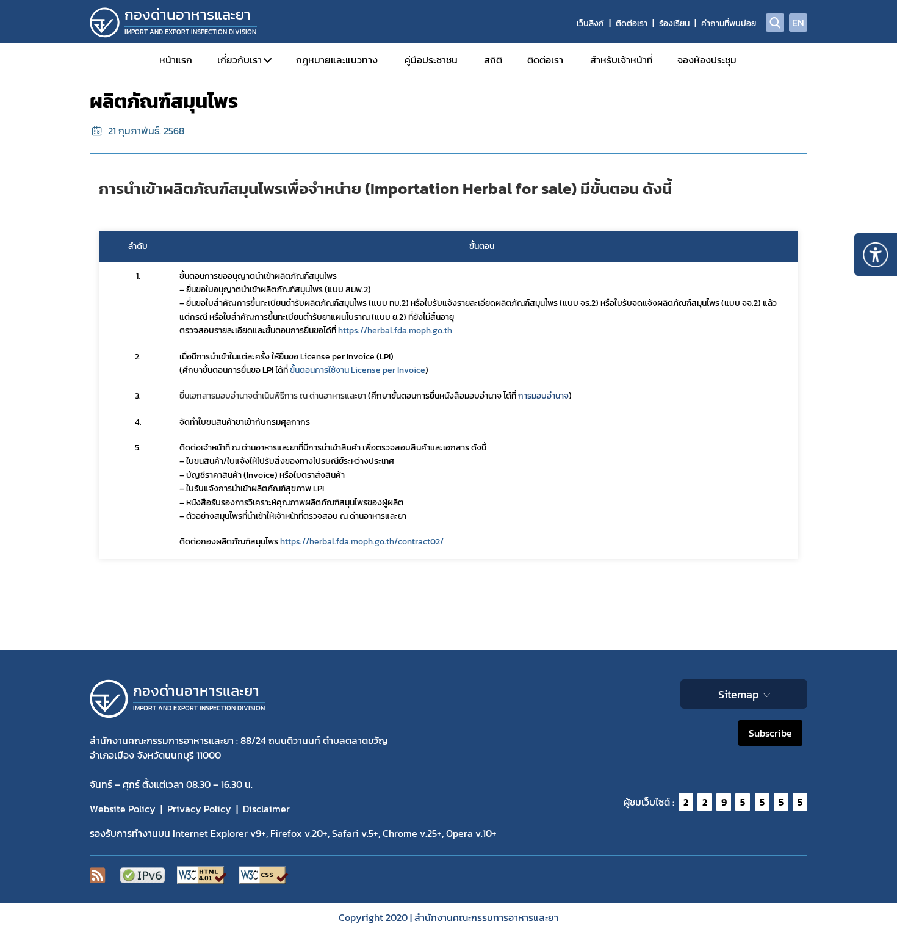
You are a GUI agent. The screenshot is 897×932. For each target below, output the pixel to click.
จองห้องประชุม (707, 59)
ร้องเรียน (674, 23)
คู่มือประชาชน (431, 59)
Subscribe (770, 733)
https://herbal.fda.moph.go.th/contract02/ (362, 541)
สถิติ (493, 59)
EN (798, 22)
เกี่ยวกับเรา (239, 59)
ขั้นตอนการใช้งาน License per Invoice (357, 370)
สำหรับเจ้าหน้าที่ (621, 59)
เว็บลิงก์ (590, 23)
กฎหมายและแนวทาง (337, 59)
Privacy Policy (199, 808)
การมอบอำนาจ (543, 395)
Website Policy (123, 808)
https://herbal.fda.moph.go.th (395, 330)
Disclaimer (266, 808)
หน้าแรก (175, 59)
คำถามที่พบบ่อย (728, 23)
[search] (775, 22)
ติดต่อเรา (631, 23)
